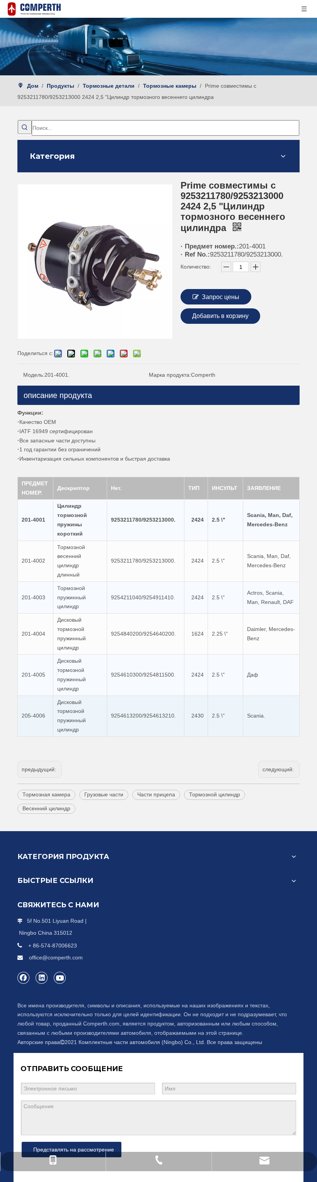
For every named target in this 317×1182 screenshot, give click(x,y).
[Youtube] (60, 977)
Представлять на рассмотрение (73, 1149)
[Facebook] (23, 977)
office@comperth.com (56, 957)
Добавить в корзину (220, 316)
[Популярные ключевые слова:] (25, 127)
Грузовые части (103, 794)
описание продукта (58, 395)
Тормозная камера (46, 794)
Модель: (33, 375)
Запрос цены (220, 297)
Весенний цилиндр (46, 808)
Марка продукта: (170, 375)
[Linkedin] (42, 977)
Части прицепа (156, 794)
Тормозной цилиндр (214, 794)
